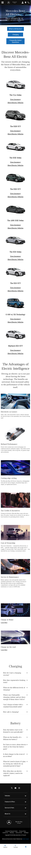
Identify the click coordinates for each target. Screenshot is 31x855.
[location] (25, 2)
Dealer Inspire (25, 839)
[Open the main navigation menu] (2, 2)
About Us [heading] (7, 814)
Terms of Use (19, 832)
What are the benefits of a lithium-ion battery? (12, 738)
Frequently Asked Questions (15, 41)
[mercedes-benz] (8, 2)
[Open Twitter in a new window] (11, 788)
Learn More (4, 622)
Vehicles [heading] (7, 796)
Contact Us (5, 832)
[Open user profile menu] (26, 846)
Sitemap (12, 832)
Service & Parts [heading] (9, 808)
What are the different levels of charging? (14, 689)
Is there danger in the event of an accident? (13, 755)
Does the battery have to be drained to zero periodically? (13, 731)
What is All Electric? (15, 29)
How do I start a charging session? (12, 674)
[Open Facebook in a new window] (15, 788)
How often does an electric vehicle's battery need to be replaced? (12, 773)
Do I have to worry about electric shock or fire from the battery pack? (14, 747)
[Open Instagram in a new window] (19, 788)
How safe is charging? (11, 712)
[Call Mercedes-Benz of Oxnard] (28, 2)
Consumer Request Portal (11, 831)
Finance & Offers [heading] (10, 802)
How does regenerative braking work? (14, 681)
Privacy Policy (22, 831)
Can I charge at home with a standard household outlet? (13, 706)
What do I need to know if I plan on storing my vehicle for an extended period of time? (14, 764)
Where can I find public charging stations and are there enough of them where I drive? (14, 697)
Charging (15, 34)
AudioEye (26, 832)
